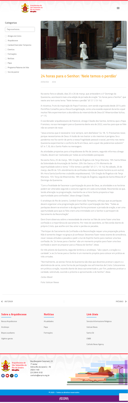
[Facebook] (3, 375)
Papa (46, 327)
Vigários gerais (7, 338)
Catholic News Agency (95, 344)
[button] (118, 8)
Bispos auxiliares (8, 332)
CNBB (89, 338)
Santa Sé (90, 332)
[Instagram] (11, 375)
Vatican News (92, 327)
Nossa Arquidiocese (9, 321)
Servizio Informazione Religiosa (99, 321)
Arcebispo (5, 327)
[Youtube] (7, 375)
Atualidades (49, 321)
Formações (48, 332)
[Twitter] (16, 375)
